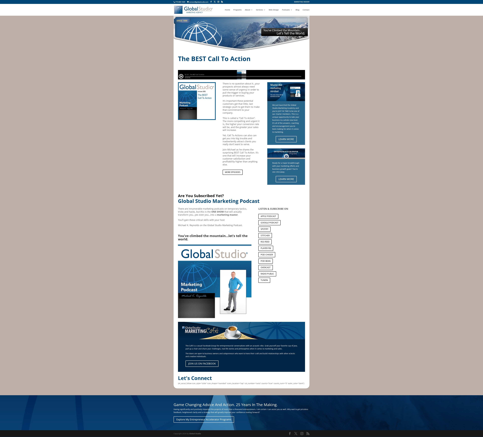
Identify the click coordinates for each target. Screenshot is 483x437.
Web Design (274, 10)
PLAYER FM (266, 248)
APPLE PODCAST (268, 216)
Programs (237, 10)
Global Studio (195, 433)
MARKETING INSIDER (301, 2)
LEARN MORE (286, 139)
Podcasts (286, 10)
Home (227, 10)
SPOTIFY (264, 229)
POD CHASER (267, 254)
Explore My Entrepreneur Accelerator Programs (203, 419)
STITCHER (265, 235)
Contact (306, 10)
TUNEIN (264, 280)
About (247, 10)
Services (259, 10)
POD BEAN (266, 261)
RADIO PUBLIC (267, 273)
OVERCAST (266, 267)
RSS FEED (265, 241)
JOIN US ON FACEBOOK (202, 363)
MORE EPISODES (232, 172)
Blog (297, 10)
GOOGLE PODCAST (269, 222)
